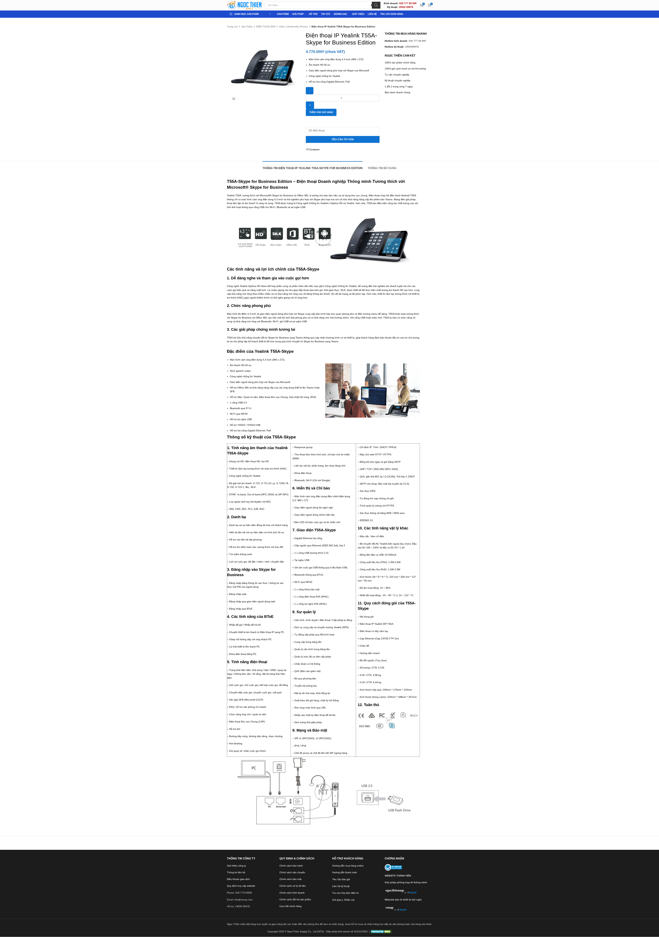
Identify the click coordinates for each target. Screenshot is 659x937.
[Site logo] (244, 5)
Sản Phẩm (247, 26)
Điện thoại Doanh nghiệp (321, 181)
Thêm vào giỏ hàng (321, 112)
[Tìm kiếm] (376, 5)
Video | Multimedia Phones (293, 26)
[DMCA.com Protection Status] (381, 931)
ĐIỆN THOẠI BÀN (265, 26)
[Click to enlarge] (233, 98)
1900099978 (412, 46)
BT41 (249, 408)
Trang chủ (232, 26)
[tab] (312, 166)
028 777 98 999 (417, 40)
